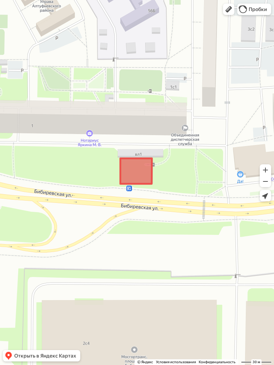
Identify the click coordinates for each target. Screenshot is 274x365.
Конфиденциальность (217, 362)
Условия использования (176, 362)
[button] (228, 9)
